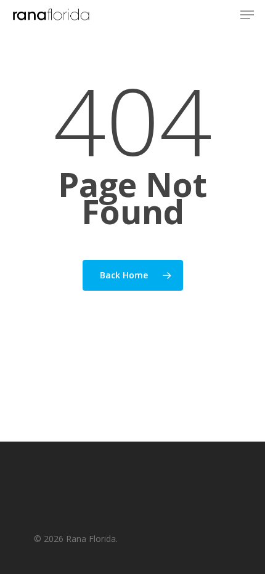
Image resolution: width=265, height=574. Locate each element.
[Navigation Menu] (247, 15)
